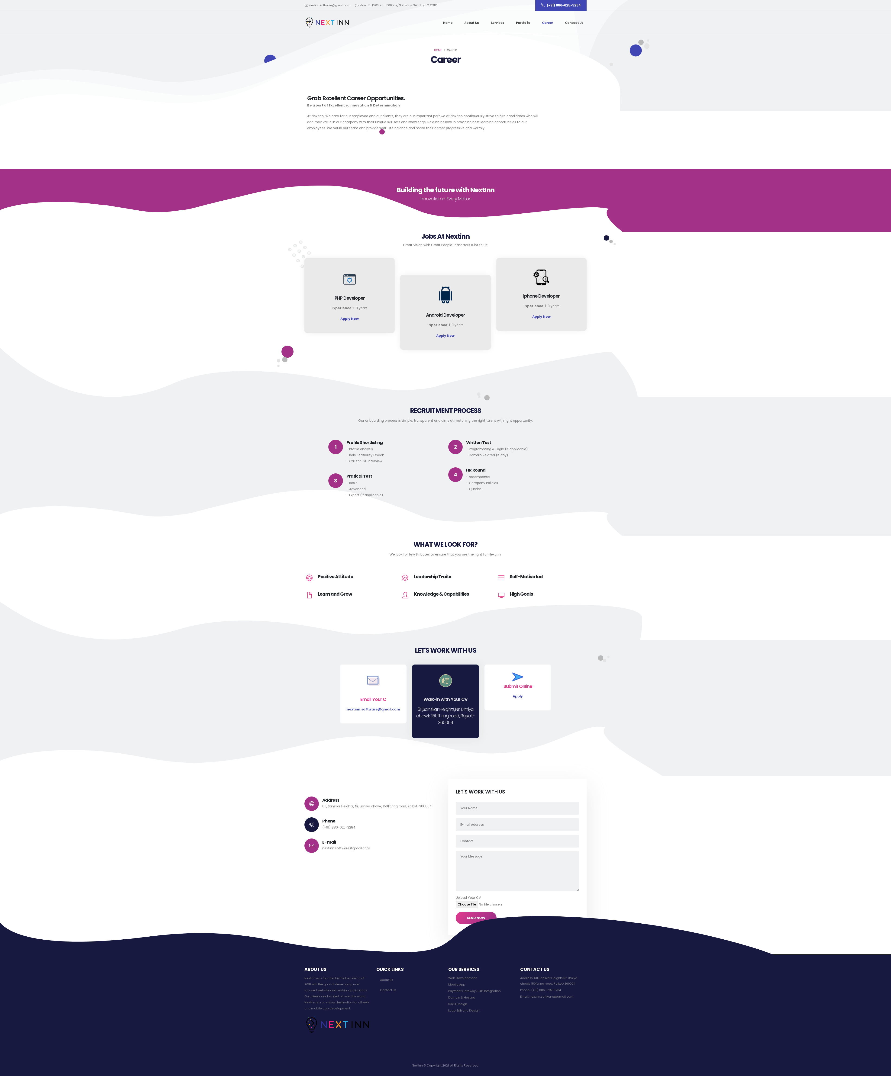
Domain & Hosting (461, 997)
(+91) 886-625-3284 (338, 827)
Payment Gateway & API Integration (474, 991)
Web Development (462, 978)
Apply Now (349, 318)
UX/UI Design (457, 1004)
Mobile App (456, 984)
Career (547, 22)
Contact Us (574, 22)
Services (497, 22)
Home (447, 22)
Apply (518, 696)
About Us (471, 22)
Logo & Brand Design (464, 1010)
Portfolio (523, 22)
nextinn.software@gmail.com (329, 5)
